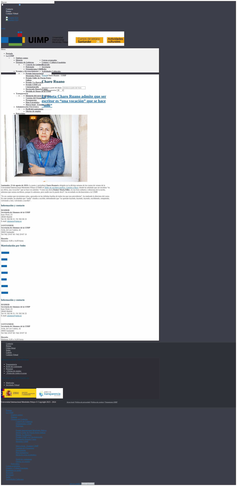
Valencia (4, 293)
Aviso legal (70, 402)
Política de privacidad (82, 402)
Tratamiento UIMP (111, 402)
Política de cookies (97, 402)
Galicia (4, 266)
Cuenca (4, 259)
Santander (5, 253)
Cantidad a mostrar (49, 90)
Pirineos (4, 273)
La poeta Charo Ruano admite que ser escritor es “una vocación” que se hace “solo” (74, 101)
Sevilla (4, 279)
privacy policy (75, 484)
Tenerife (4, 286)
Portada (45, 75)
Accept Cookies (88, 484)
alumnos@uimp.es (14, 221)
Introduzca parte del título (52, 88)
